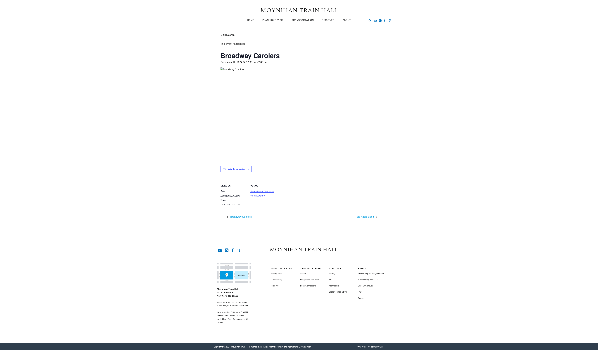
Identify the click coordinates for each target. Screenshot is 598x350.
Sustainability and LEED (368, 280)
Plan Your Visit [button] (273, 20)
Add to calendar (236, 169)
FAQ (359, 292)
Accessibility (276, 280)
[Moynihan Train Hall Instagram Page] (380, 20)
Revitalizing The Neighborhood (371, 274)
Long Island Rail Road (309, 280)
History (332, 274)
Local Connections (308, 286)
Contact (361, 298)
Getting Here (276, 274)
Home (250, 20)
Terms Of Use (377, 346)
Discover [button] (328, 20)
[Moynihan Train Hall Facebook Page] (385, 20)
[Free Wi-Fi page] (390, 20)
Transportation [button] (303, 20)
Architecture (334, 286)
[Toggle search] (369, 20)
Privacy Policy (363, 346)
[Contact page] (375, 20)
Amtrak (303, 274)
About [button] (347, 20)
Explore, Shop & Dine (338, 292)
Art (330, 280)
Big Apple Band (365, 216)
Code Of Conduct (365, 286)
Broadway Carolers (241, 216)
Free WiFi (275, 286)
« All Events (228, 35)
